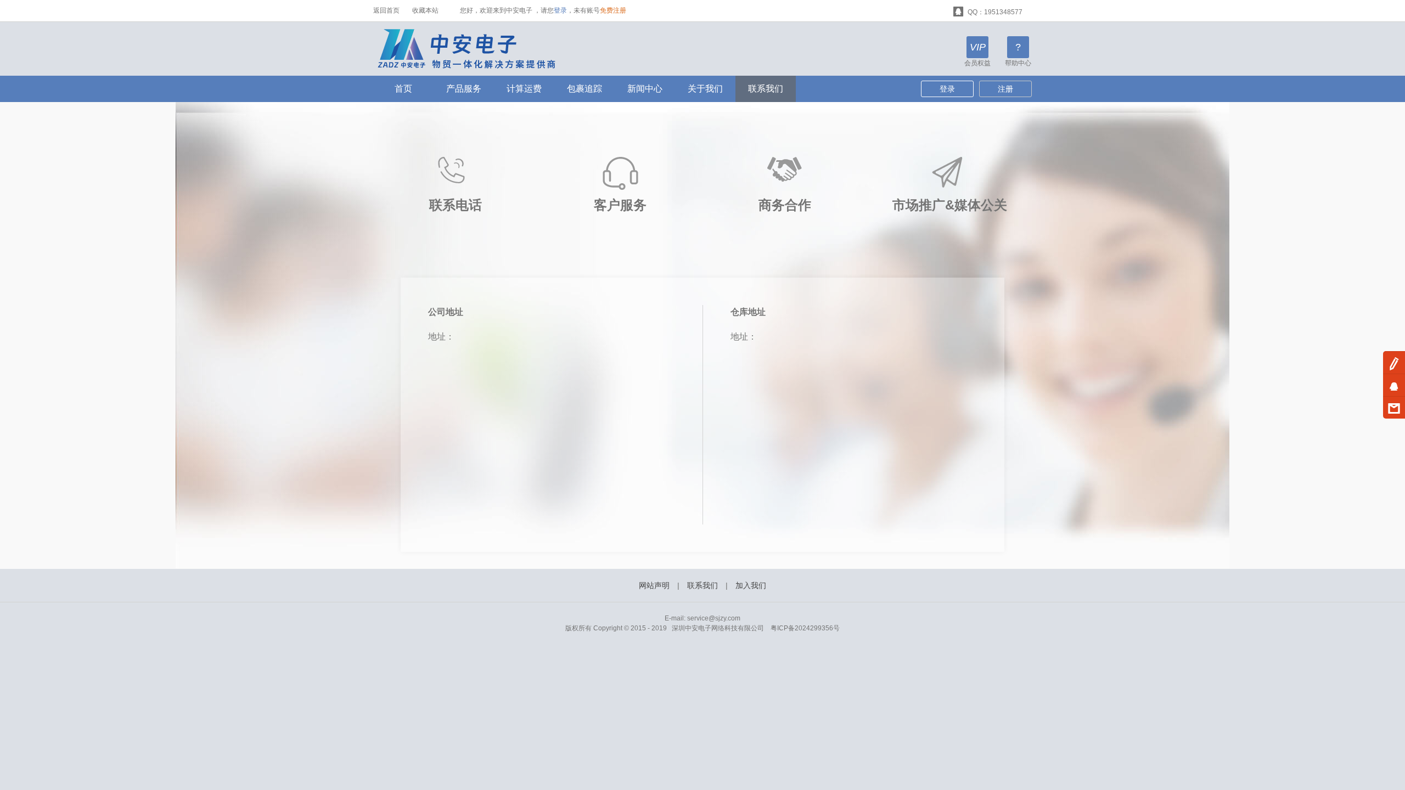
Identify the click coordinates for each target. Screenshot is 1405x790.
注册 (1005, 88)
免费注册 (613, 10)
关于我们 (705, 88)
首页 (403, 88)
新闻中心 (644, 88)
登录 (560, 10)
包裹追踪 (584, 88)
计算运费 (524, 88)
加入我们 (750, 585)
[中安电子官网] (474, 48)
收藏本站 (425, 10)
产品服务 (463, 88)
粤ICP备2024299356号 (805, 628)
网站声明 (654, 585)
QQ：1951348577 (994, 12)
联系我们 (765, 88)
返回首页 (386, 10)
